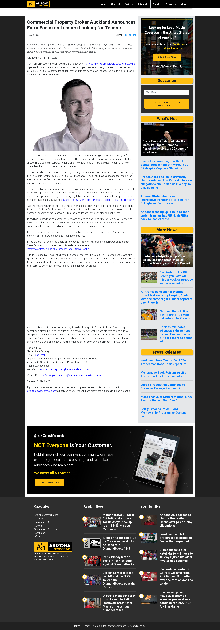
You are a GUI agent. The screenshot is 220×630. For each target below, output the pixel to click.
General (115, 4)
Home (104, 4)
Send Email (39, 354)
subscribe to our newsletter (166, 103)
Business (171, 4)
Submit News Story (167, 57)
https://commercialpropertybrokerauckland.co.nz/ (109, 63)
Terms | (78, 625)
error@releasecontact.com (41, 390)
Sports (157, 4)
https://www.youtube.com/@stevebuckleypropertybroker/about (72, 375)
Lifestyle (143, 4)
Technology (40, 532)
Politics (129, 4)
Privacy (86, 625)
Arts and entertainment (46, 514)
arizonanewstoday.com (113, 625)
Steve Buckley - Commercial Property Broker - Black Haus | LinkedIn (98, 199)
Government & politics (45, 529)
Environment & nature (45, 522)
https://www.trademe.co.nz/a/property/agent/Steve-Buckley (58, 248)
